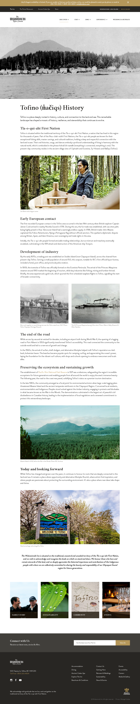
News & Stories (101, 680)
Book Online (125, 9)
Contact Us (100, 666)
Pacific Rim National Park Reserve (52, 372)
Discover (63, 20)
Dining (74, 669)
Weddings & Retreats (121, 20)
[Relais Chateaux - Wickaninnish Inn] (126, 691)
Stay (76, 20)
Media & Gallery (124, 676)
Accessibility (123, 669)
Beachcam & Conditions (80, 680)
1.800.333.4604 (23, 673)
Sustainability (100, 676)
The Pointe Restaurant (26, 9)
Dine (87, 20)
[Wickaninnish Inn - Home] (17, 22)
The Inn (12, 9)
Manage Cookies (125, 699)
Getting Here (101, 669)
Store (56, 9)
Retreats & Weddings (103, 673)
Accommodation (77, 666)
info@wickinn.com (83, 4)
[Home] (16, 664)
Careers (121, 673)
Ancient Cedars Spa (44, 9)
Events (121, 666)
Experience (100, 20)
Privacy (118, 699)
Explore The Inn (77, 676)
